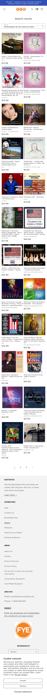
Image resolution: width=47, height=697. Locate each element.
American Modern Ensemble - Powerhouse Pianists (34, 269)
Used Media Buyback (13, 584)
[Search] (42, 26)
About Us (8, 551)
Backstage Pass (11, 518)
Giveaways (7, 608)
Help (6, 508)
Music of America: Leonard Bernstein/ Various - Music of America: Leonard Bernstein (12, 303)
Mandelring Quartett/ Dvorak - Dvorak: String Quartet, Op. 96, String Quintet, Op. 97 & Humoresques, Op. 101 (12, 92)
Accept (23, 681)
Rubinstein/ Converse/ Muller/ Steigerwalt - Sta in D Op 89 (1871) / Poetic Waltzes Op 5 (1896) (12, 233)
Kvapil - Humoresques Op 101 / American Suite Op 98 (12, 57)
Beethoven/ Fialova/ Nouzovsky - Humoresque (33, 128)
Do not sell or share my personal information (18, 572)
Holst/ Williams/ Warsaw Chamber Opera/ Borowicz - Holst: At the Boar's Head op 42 (34, 340)
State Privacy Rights (13, 532)
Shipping (8, 528)
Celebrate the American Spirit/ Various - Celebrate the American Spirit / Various (34, 232)
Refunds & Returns (12, 537)
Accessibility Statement (14, 579)
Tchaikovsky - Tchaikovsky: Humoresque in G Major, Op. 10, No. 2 (34, 163)
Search (7, 523)
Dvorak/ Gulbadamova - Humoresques (10, 128)
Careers (7, 556)
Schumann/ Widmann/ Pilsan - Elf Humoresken (12, 198)
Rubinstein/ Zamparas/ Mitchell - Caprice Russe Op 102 (12, 376)
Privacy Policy (21, 675)
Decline (23, 686)
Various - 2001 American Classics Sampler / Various (11, 269)
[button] (4, 9)
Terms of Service (11, 561)
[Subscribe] (36, 652)
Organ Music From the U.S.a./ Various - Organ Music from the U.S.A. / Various (12, 339)
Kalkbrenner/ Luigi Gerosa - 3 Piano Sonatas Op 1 (34, 446)
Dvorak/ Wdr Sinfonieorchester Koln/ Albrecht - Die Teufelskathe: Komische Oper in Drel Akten (12, 449)
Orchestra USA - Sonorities (34, 197)
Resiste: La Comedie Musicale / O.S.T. (9, 411)
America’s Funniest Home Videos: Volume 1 (33, 375)
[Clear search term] (38, 26)
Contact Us (9, 513)
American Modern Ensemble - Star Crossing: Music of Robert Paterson (34, 412)
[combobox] (23, 26)
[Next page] (32, 467)
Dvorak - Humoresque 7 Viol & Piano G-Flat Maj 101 (34, 91)
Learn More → (10, 495)
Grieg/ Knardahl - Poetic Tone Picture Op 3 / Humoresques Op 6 (11, 163)
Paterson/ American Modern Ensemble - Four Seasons (34, 303)
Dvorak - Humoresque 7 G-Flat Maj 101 (34, 57)
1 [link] (14, 467)
